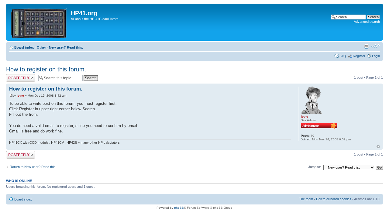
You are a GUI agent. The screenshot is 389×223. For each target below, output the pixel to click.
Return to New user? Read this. (33, 167)
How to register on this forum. (46, 69)
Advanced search (367, 21)
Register (359, 56)
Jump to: (314, 167)
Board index (24, 47)
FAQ (342, 56)
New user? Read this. (66, 47)
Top (378, 146)
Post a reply (15, 76)
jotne (20, 95)
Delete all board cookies (333, 199)
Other (41, 47)
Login (376, 56)
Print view (366, 46)
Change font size (375, 46)
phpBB (179, 207)
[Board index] (39, 22)
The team (306, 199)
